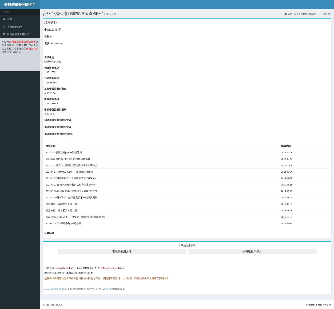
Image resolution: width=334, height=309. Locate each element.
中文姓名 (49, 29)
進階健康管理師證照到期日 (59, 134)
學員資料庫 (108, 289)
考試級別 (49, 57)
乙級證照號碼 (51, 78)
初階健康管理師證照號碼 (57, 120)
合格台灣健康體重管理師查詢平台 (303, 14)
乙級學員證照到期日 (55, 88)
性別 (46, 36)
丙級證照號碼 (51, 67)
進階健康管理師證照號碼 (57, 127)
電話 (46, 43)
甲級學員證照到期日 (55, 109)
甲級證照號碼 (51, 99)
